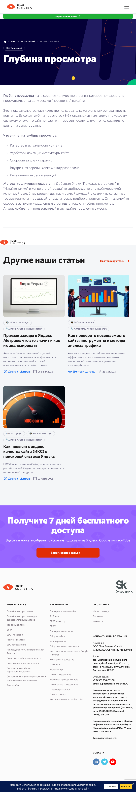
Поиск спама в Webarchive (64, 684)
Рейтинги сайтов (16, 639)
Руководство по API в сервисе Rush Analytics (25, 651)
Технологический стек (105, 737)
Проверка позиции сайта (63, 611)
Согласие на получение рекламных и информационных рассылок (26, 678)
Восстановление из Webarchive (66, 699)
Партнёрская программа (20, 611)
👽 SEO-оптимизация (17, 322)
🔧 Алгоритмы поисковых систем (24, 328)
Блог (9, 629)
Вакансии (98, 616)
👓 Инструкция (14, 433)
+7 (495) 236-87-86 (104, 680)
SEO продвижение (16, 644)
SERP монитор (57, 621)
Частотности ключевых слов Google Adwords (69, 653)
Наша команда (101, 611)
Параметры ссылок (60, 689)
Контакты (98, 621)
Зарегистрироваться (65, 552)
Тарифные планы (16, 624)
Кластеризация (58, 641)
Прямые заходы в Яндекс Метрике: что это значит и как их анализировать (31, 340)
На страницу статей (112, 260)
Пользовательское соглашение (23, 663)
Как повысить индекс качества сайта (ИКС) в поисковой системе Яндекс (29, 451)
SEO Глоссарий (15, 634)
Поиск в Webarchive (60, 674)
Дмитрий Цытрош (19, 371)
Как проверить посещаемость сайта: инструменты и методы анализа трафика (96, 340)
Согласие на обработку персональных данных (19, 670)
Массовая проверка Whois (64, 679)
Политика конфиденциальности (24, 658)
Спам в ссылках (58, 694)
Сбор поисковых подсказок (64, 646)
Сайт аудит (56, 664)
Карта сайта (13, 684)
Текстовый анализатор (62, 659)
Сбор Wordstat (58, 636)
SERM (53, 626)
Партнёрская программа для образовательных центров (22, 618)
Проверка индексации (61, 631)
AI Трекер (55, 616)
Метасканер (56, 669)
